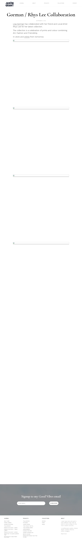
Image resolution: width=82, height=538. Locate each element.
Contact (75, 3)
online (27, 37)
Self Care (6, 521)
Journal (21, 3)
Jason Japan (26, 524)
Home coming (7, 522)
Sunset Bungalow (28, 532)
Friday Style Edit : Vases (10, 527)
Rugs (43, 524)
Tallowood (7, 526)
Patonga (25, 522)
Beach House (26, 534)
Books (44, 521)
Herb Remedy (26, 529)
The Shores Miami (28, 527)
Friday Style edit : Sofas (11, 532)
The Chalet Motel (28, 526)
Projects (46, 3)
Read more (64, 533)
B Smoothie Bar (27, 531)
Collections (61, 3)
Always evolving (8, 524)
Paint (43, 522)
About (34, 3)
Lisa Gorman (18, 24)
